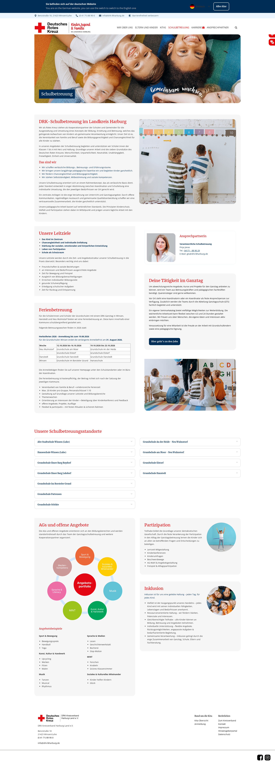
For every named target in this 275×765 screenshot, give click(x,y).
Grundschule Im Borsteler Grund (54, 483)
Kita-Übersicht (201, 720)
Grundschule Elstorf (153, 463)
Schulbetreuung (178, 27)
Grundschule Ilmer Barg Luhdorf (54, 473)
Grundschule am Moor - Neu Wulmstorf (163, 452)
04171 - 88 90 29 (192, 250)
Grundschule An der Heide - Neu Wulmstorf (165, 442)
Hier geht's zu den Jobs (164, 341)
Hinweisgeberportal (227, 730)
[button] (143, 15)
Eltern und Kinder (146, 27)
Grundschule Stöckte (48, 504)
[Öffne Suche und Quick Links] (236, 27)
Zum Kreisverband (227, 720)
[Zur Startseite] (59, 718)
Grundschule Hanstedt (154, 473)
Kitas (163, 27)
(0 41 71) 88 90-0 (45, 737)
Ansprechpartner (218, 27)
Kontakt (222, 724)
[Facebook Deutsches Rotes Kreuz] (260, 757)
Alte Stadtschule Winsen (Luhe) (54, 442)
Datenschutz (224, 734)
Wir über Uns (125, 27)
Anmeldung (200, 724)
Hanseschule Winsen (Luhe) (52, 452)
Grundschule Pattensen (50, 494)
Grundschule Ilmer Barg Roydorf (54, 463)
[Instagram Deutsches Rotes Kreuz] (267, 757)
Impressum (223, 727)
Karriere (196, 27)
